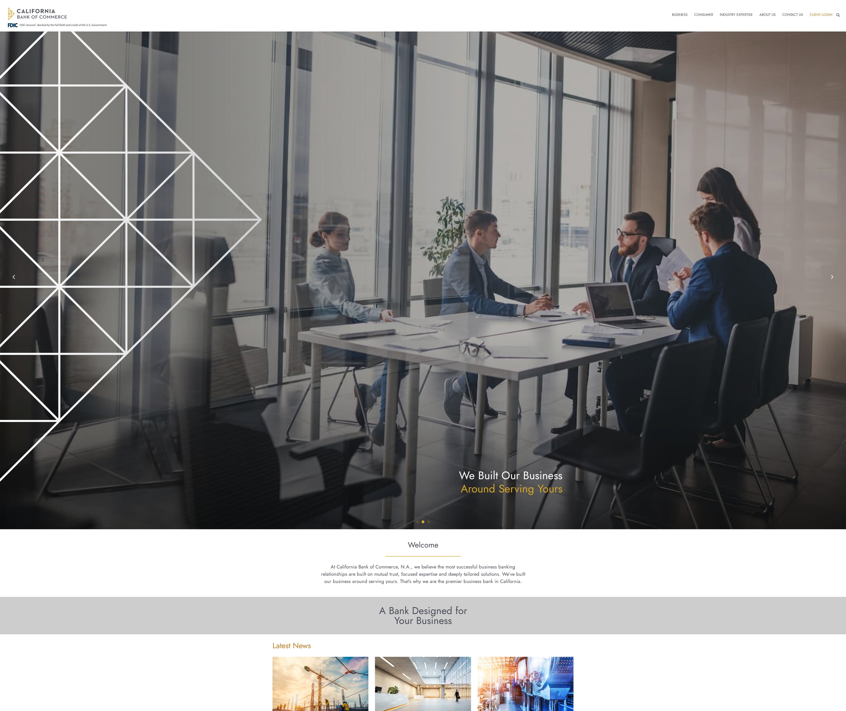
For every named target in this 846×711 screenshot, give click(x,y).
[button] (838, 15)
